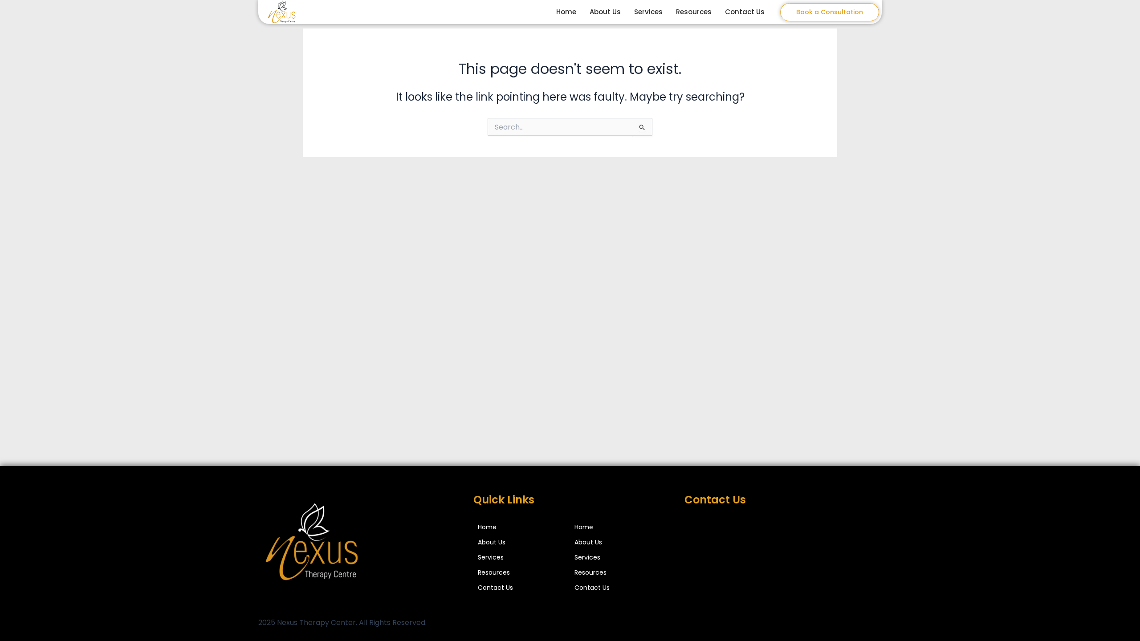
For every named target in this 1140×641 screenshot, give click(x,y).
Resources (694, 11)
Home (566, 11)
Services (648, 11)
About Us (605, 11)
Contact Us (745, 11)
